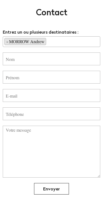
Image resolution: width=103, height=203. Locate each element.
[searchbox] (49, 41)
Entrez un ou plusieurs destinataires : (41, 32)
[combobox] (51, 41)
